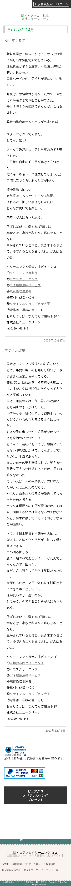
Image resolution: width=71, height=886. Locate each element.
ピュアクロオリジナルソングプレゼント (35, 795)
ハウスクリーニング (24, 279)
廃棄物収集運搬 (20, 291)
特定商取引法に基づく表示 (26, 864)
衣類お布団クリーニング (27, 663)
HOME (5, 864)
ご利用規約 (49, 864)
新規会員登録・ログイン (51, 4)
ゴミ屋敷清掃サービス (25, 285)
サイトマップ (31, 870)
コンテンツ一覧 (49, 870)
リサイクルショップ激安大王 (30, 303)
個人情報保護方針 (11, 870)
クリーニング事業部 (24, 273)
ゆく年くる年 (15, 40)
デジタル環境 (15, 350)
